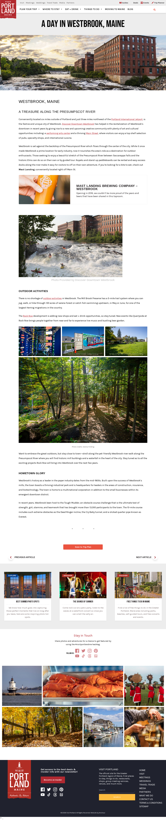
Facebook (77, 650)
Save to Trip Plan (83, 547)
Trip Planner (159, 3)
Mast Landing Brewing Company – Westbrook (107, 187)
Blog (130, 9)
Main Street (92, 133)
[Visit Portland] (8, 6)
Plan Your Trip (28, 9)
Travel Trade (52, 3)
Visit (22, 3)
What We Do (146, 796)
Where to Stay (51, 9)
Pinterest (95, 650)
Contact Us (146, 799)
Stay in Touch (83, 635)
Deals (135, 3)
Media (62, 3)
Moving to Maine (115, 9)
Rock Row (28, 316)
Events (146, 3)
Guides (125, 3)
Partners (70, 3)
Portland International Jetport (127, 119)
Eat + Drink (71, 9)
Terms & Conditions (150, 803)
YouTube (77, 656)
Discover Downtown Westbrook (78, 124)
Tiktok (83, 656)
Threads (89, 656)
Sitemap (143, 806)
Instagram (89, 650)
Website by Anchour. (98, 813)
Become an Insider (53, 780)
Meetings (30, 3)
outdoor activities (52, 298)
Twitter (83, 650)
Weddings (40, 3)
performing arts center (58, 133)
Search (117, 797)
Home (142, 770)
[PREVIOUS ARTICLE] (10, 557)
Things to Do (91, 9)
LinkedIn (95, 656)
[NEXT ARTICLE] (155, 557)
